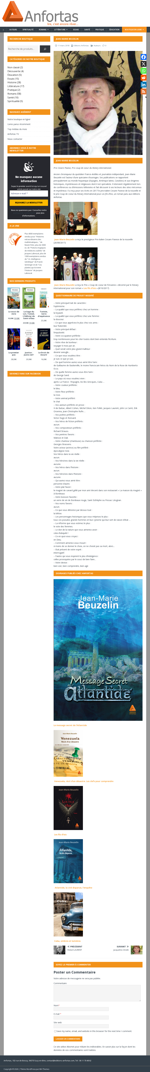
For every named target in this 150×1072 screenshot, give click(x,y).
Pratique (100, 29)
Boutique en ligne (133, 29)
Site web (58, 1022)
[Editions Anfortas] (40, 25)
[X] (143, 64)
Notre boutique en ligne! (18, 119)
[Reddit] (143, 78)
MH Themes (44, 1069)
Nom (56, 1005)
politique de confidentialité (24, 213)
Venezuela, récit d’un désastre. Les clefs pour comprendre (83, 781)
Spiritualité (28, 29)
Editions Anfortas (81, 45)
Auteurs (13, 29)
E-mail (57, 1014)
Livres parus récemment (18, 124)
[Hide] (146, 97)
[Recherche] (45, 49)
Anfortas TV (13, 134)
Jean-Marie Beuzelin (64, 239)
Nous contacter (14, 139)
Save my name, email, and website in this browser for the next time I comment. (94, 1031)
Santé (87, 29)
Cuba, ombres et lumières (67, 941)
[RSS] (143, 91)
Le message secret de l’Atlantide (70, 725)
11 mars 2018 (63, 45)
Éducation (114, 29)
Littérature (59, 29)
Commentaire (60, 983)
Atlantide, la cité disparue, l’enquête (73, 887)
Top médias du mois (17, 129)
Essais (76, 29)
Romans (42, 29)
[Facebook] (143, 57)
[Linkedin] (143, 85)
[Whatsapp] (143, 71)
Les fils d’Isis (90, 288)
